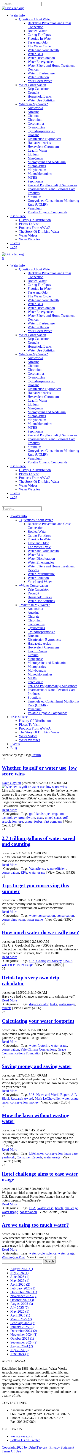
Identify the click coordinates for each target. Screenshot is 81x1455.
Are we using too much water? (35, 1225)
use (20, 821)
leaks (53, 1004)
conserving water (13, 919)
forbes (38, 821)
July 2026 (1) (19, 1273)
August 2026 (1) (21, 1269)
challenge (71, 1208)
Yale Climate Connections (38, 1049)
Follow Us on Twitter (25, 1440)
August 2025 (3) (21, 1304)
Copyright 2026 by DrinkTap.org (24, 1447)
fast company (53, 821)
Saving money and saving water (36, 1066)
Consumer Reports (29, 1157)
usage (28, 821)
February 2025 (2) (22, 1323)
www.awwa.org (21, 1436)
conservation (10, 872)
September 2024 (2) (23, 1342)
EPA (24, 872)
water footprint (39, 1045)
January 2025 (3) (21, 1327)
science (51, 1253)
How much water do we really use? (40, 932)
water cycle (37, 1253)
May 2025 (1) (19, 1311)
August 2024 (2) (21, 1346)
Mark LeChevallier (47, 1098)
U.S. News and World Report (49, 1094)
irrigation (57, 814)
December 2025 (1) (23, 1292)
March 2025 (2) (21, 1319)
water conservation (42, 915)
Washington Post (13, 1257)
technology (9, 817)
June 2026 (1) (19, 1277)
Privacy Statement (61, 1447)
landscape (43, 814)
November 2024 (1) (23, 1334)
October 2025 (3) (22, 1300)
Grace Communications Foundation (34, 1051)
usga (40, 817)
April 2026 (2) (20, 1284)
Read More (9, 810)
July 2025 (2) (19, 1307)
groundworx (26, 817)
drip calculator (38, 1004)
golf (32, 814)
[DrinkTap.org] (13, 8)
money (34, 1102)
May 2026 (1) (19, 1280)
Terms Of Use (11, 1451)
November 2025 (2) (23, 1296)
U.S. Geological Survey (45, 961)
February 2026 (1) (22, 1288)
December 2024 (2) (23, 1331)
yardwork (8, 1157)
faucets (6, 1008)
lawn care (71, 1153)
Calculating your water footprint (38, 1021)
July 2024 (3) (19, 1350)
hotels (59, 1208)
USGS (67, 961)
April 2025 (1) (20, 1315)
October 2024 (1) (22, 1338)
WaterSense (37, 868)
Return (36, 755)
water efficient (56, 868)
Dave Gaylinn (11, 783)
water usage (37, 872)
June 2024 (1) (19, 1354)
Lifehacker (36, 1153)
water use (8, 964)
